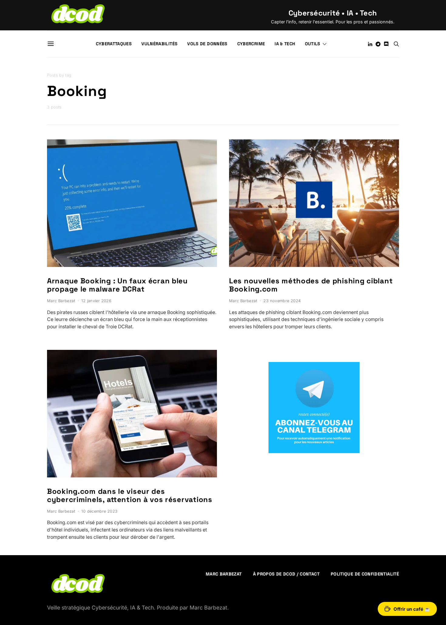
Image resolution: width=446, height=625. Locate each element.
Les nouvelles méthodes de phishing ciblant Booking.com (311, 285)
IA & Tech (285, 43)
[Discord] (386, 44)
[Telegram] (378, 44)
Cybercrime (251, 43)
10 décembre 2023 (99, 511)
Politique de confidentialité (365, 574)
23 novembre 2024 (282, 301)
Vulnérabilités (159, 43)
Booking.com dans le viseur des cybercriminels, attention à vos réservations (129, 495)
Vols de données (207, 43)
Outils (312, 43)
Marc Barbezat (61, 301)
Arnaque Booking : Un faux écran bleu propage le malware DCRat (117, 285)
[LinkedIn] (370, 44)
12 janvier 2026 (96, 301)
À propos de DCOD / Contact (286, 574)
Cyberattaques (114, 43)
